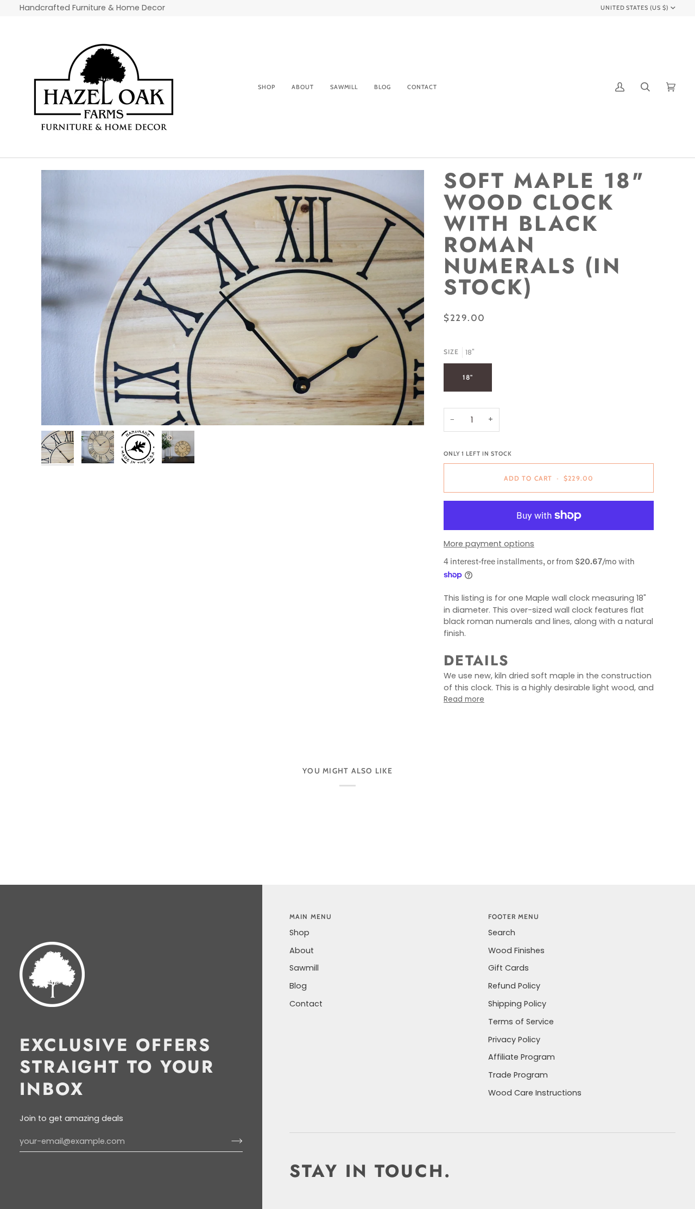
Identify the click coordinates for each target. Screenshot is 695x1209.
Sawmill (304, 967)
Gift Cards (508, 967)
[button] (266, 87)
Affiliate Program (521, 1056)
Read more (464, 699)
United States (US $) (635, 7)
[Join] (228, 1141)
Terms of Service (521, 1021)
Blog (298, 985)
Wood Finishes (516, 950)
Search (501, 932)
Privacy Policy (514, 1039)
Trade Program (518, 1074)
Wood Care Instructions (535, 1092)
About (301, 950)
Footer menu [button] (514, 916)
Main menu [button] (310, 916)
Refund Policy (514, 985)
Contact (306, 1003)
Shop (299, 932)
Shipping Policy (517, 1003)
